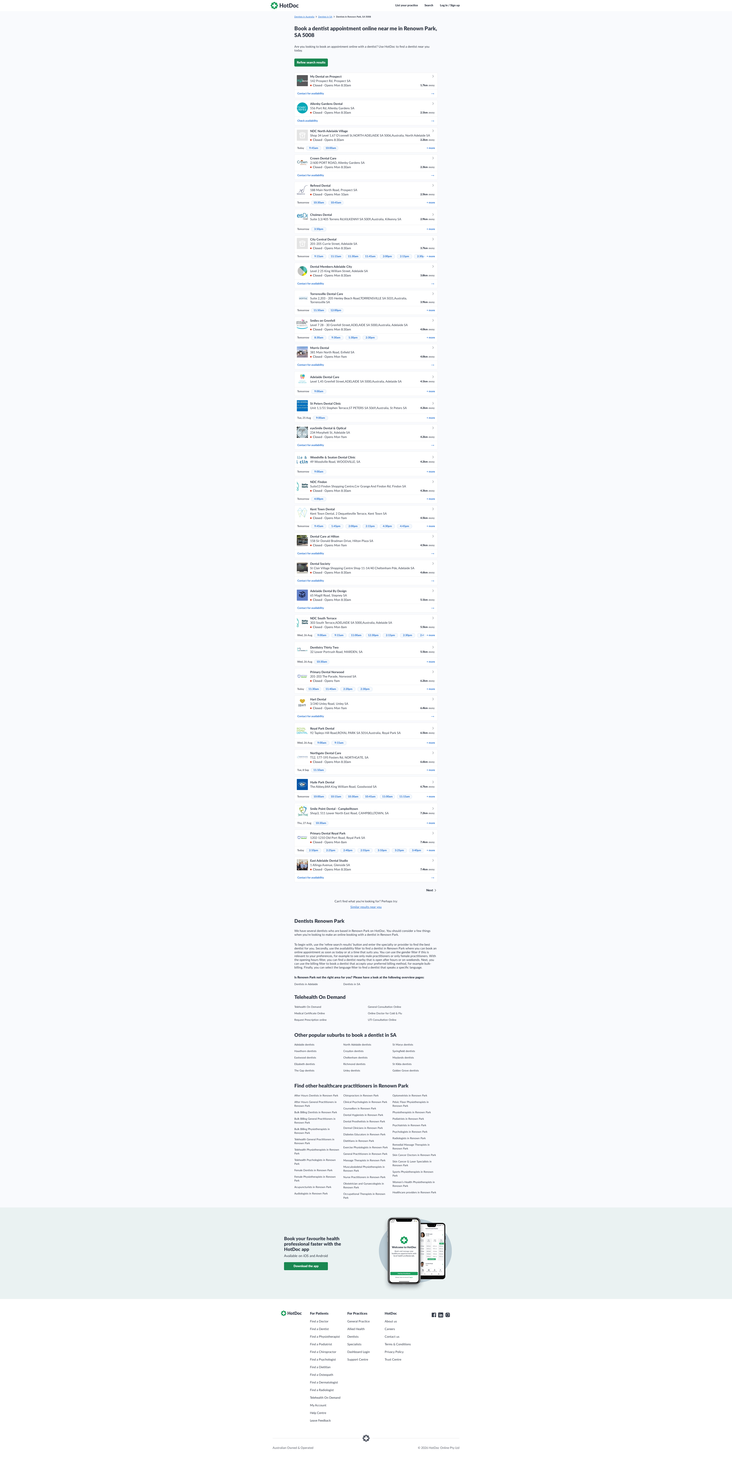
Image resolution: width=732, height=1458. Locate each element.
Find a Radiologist (322, 1390)
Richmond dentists (354, 1064)
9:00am (318, 391)
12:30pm (373, 635)
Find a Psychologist (323, 1359)
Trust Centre (393, 1359)
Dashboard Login (358, 1352)
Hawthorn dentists (305, 1051)
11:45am (370, 256)
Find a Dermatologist (324, 1382)
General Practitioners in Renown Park (365, 1154)
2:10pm (313, 850)
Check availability (307, 121)
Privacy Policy (394, 1352)
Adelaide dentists (304, 1044)
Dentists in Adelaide (306, 984)
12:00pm (336, 310)
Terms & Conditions (398, 1344)
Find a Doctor (319, 1321)
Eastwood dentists (305, 1057)
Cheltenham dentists (355, 1057)
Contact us (392, 1336)
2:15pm (404, 256)
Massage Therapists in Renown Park (364, 1160)
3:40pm (416, 850)
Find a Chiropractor (323, 1352)
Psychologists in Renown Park (409, 1132)
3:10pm (382, 850)
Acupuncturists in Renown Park (312, 1187)
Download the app (306, 1266)
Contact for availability (310, 93)
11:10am (318, 770)
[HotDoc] (284, 5)
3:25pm (399, 850)
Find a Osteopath (321, 1374)
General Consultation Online (384, 1007)
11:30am (353, 256)
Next (429, 890)
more (431, 148)
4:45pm (404, 526)
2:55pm (365, 850)
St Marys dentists (402, 1044)
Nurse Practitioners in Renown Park (364, 1177)
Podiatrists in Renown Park (408, 1119)
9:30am (335, 337)
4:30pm (387, 526)
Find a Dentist (319, 1329)
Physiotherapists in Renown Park (411, 1112)
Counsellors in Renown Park (359, 1108)
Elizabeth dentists (304, 1064)
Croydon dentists (353, 1051)
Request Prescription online (310, 1020)
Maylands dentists (403, 1057)
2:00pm (387, 256)
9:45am (313, 148)
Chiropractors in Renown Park (361, 1095)
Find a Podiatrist (321, 1344)
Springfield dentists (403, 1051)
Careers (390, 1329)
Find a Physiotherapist (325, 1336)
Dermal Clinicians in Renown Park (363, 1128)
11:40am (331, 689)
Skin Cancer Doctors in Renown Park (414, 1155)
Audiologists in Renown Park (311, 1193)
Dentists (353, 1336)
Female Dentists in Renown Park (313, 1170)
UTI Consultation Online (382, 1020)
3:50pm (318, 229)
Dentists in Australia (304, 17)
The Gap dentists (304, 1070)
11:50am (319, 310)
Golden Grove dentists (405, 1070)
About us (391, 1321)
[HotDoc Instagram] (447, 1315)
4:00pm (318, 499)
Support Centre (357, 1359)
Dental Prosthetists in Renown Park (364, 1121)
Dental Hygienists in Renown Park (363, 1115)
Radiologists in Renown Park (409, 1138)
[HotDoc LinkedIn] (440, 1315)
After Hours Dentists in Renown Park (316, 1095)
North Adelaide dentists (357, 1044)
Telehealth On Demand (307, 1007)
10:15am (336, 796)
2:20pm (347, 689)
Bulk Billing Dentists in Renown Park (315, 1112)
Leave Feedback (320, 1420)
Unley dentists (351, 1070)
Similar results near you (366, 907)
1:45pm (335, 526)
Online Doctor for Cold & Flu (385, 1013)
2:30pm (421, 256)
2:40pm (347, 850)
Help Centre (318, 1413)
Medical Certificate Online (309, 1013)
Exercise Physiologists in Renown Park (365, 1147)
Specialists (354, 1344)
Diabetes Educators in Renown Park (364, 1134)
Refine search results (311, 62)
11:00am (356, 635)
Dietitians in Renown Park (358, 1141)
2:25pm (330, 850)
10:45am (336, 202)
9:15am (318, 256)
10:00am (331, 148)
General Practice (358, 1321)
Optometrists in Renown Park (409, 1095)
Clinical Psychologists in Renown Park (365, 1102)
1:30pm (353, 337)
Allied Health (356, 1329)
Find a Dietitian (320, 1367)
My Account (318, 1405)
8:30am (318, 337)
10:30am (319, 202)
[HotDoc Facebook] (433, 1315)
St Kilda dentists (402, 1064)
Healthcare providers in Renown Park (414, 1192)
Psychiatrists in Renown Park (409, 1125)
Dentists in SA (325, 17)
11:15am (336, 256)
